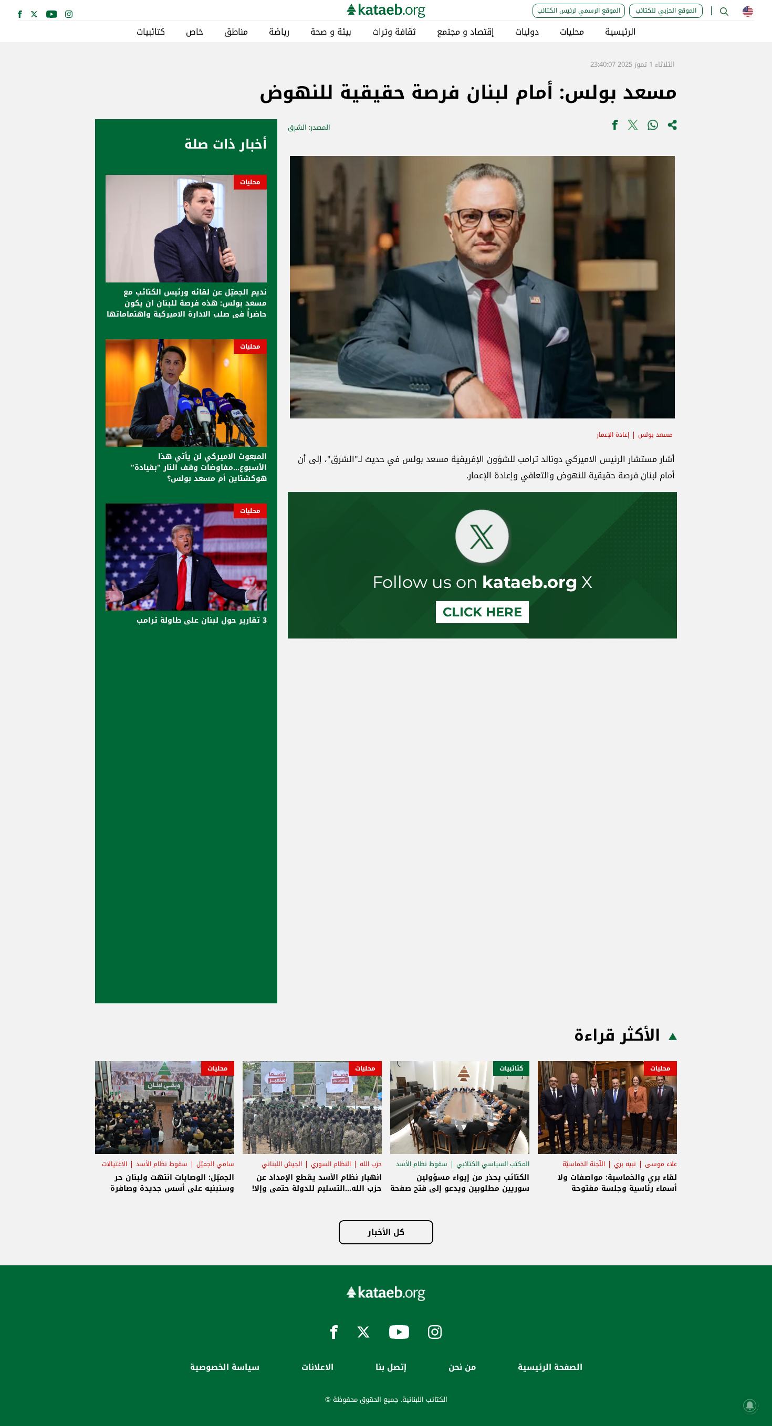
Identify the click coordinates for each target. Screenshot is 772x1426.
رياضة (279, 32)
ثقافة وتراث (394, 32)
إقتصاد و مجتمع (465, 32)
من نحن (462, 1367)
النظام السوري (331, 1164)
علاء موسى (661, 1164)
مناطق (236, 32)
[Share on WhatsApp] (653, 127)
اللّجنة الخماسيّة (583, 1164)
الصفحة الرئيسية (550, 1367)
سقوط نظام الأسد (421, 1164)
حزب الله (371, 1164)
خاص (194, 32)
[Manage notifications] (750, 1405)
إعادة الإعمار (613, 435)
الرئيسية (620, 32)
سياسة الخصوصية (224, 1367)
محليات (572, 32)
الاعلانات (317, 1367)
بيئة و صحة (330, 32)
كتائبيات (151, 32)
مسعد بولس (655, 435)
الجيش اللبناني (282, 1164)
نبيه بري (625, 1164)
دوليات (527, 32)
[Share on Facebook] (615, 127)
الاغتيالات (114, 1164)
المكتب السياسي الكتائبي (492, 1164)
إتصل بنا (390, 1367)
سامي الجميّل (215, 1164)
